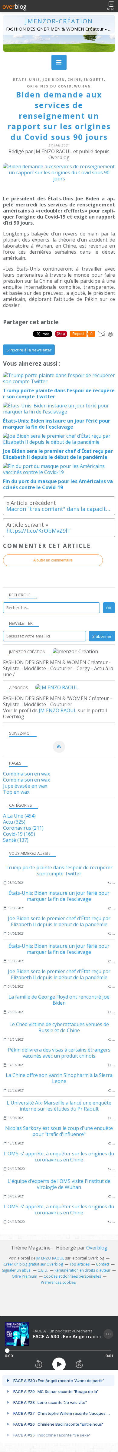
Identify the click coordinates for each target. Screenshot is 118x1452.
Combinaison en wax (26, 773)
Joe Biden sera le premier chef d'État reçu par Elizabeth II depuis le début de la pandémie (59, 921)
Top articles (79, 1264)
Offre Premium (24, 1276)
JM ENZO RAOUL (58, 710)
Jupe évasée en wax (25, 785)
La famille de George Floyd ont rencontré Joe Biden (59, 999)
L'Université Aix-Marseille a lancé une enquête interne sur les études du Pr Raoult (59, 1105)
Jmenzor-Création (59, 21)
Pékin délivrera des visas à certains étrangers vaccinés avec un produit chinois (59, 1052)
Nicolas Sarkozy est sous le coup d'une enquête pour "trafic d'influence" (59, 1131)
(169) (19, 834)
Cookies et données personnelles (72, 1276)
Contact (102, 1264)
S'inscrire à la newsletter (28, 350)
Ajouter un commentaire (53, 560)
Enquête (94, 79)
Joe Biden (54, 79)
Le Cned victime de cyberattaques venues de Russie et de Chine (59, 1027)
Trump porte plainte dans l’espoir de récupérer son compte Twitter (59, 870)
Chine (74, 79)
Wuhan (82, 86)
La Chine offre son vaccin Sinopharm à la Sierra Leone (59, 1078)
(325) (14, 821)
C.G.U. (43, 1270)
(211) (23, 828)
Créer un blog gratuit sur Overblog (33, 1264)
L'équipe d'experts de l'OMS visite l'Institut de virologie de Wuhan (59, 1184)
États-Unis (26, 79)
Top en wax (16, 792)
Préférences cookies (58, 1282)
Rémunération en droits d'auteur (82, 1270)
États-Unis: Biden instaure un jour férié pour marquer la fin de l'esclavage (59, 896)
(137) (15, 840)
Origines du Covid (49, 86)
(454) (19, 815)
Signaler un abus (16, 1270)
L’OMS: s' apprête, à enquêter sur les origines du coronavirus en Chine (59, 1156)
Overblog (96, 1247)
